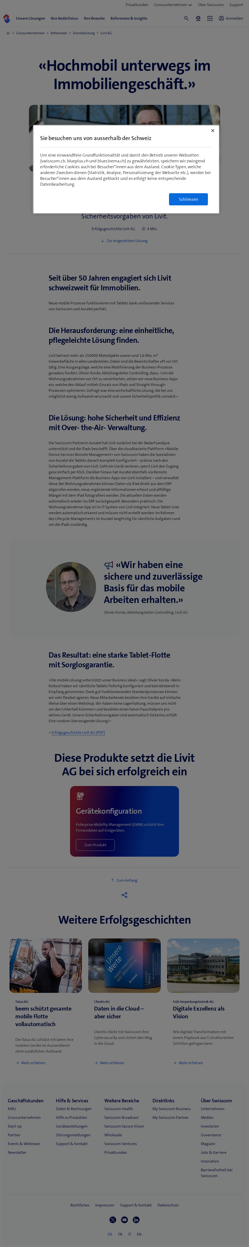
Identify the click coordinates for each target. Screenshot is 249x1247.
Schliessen (188, 199)
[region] (126, 169)
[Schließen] (212, 130)
